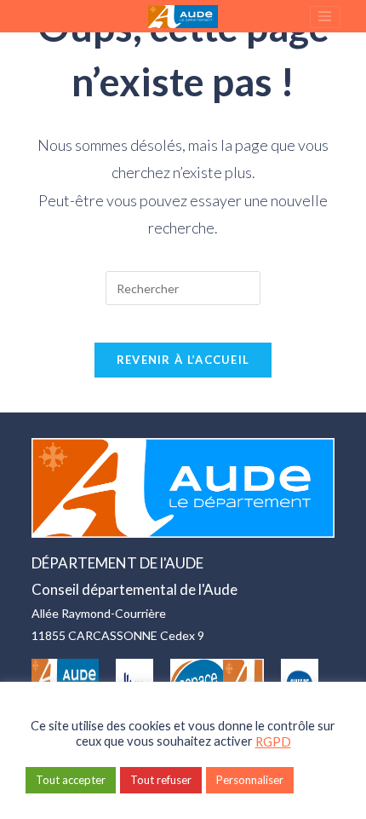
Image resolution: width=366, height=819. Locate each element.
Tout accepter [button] (71, 780)
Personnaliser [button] (249, 780)
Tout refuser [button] (161, 780)
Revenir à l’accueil (183, 359)
